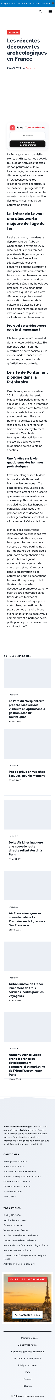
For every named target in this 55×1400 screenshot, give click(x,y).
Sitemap (27, 1386)
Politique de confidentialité (27, 1358)
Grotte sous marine (13, 1225)
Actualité (14, 32)
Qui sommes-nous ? (27, 1345)
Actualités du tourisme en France (20, 1171)
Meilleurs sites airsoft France (17, 1250)
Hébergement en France (15, 1161)
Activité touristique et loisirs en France (22, 1176)
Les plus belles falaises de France (20, 1240)
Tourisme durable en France (17, 1186)
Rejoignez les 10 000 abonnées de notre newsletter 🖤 (27, 3)
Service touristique (13, 1191)
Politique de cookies (27, 1365)
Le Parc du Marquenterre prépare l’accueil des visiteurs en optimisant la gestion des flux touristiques (27, 709)
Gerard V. (31, 68)
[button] (40, 11)
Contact (27, 1379)
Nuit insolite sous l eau (15, 1220)
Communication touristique (17, 1181)
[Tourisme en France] (9, 11)
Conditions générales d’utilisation (27, 1351)
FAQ (27, 1372)
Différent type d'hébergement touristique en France (25, 1257)
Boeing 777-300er (12, 1215)
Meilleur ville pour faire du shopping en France (26, 1245)
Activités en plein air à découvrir (19, 1264)
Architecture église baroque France (21, 1235)
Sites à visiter (10, 1196)
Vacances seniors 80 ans (16, 1230)
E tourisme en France (14, 1166)
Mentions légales (29, 1338)
